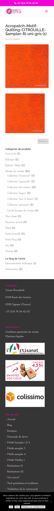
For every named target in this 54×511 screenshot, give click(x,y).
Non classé (11, 216)
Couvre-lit (10, 154)
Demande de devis (17, 436)
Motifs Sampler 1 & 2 (18, 442)
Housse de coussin (14, 171)
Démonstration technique (19, 263)
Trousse (9, 251)
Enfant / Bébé (12, 165)
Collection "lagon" (16, 193)
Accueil (11, 419)
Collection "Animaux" (18, 175)
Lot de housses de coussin (20, 210)
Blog (9, 425)
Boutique (12, 431)
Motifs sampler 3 (16, 448)
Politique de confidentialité (33, 507)
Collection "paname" (18, 204)
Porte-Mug (11, 239)
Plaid (8, 228)
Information (11, 269)
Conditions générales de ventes (22, 332)
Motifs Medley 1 (16, 460)
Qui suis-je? (13, 477)
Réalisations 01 (15, 466)
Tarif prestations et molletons (22, 483)
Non (17, 507)
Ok (11, 507)
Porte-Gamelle (12, 234)
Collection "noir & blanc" (20, 199)
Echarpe (9, 159)
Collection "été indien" (19, 187)
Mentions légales (14, 336)
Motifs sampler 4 (16, 454)
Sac (7, 245)
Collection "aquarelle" (18, 181)
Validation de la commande (22, 489)
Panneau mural (13, 222)
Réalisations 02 (15, 471)
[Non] (50, 501)
